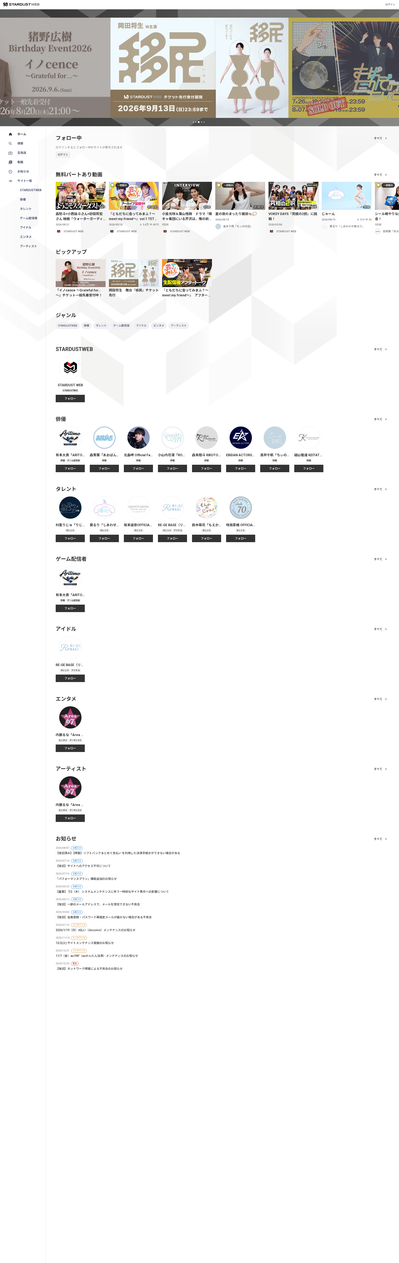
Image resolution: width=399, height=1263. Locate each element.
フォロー (70, 398)
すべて (378, 138)
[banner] (200, 68)
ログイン (390, 4)
